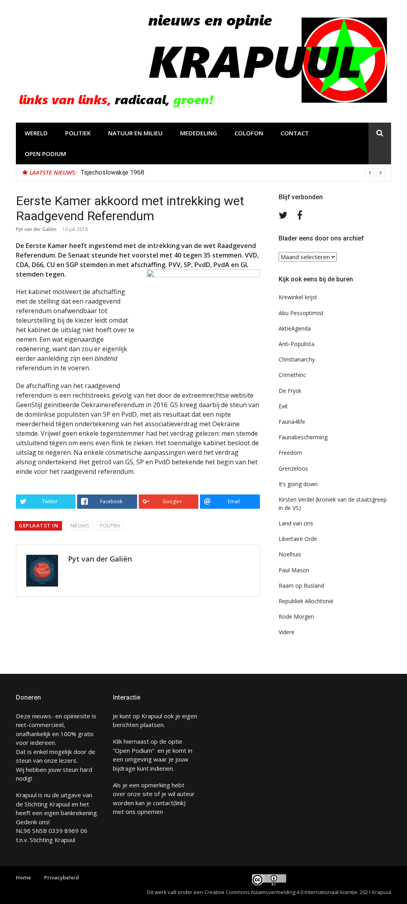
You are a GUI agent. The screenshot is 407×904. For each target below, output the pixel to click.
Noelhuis (290, 554)
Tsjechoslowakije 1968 (112, 172)
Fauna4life (292, 421)
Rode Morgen (296, 616)
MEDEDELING (198, 133)
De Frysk (290, 390)
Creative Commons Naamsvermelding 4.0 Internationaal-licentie (280, 892)
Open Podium (45, 154)
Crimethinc (292, 375)
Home (23, 877)
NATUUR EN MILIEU (135, 133)
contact (163, 803)
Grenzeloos (293, 468)
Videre (287, 632)
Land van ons (296, 523)
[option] (233, 172)
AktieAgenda (295, 328)
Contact (295, 133)
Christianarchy (297, 359)
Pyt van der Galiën (36, 229)
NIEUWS (79, 525)
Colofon (249, 133)
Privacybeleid (61, 877)
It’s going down (298, 484)
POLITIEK (78, 133)
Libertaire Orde (298, 538)
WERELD (36, 133)
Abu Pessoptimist (301, 313)
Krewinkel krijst (298, 297)
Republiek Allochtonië (306, 601)
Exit (283, 406)
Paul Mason (294, 570)
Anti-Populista (296, 344)
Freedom (290, 452)
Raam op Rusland (301, 585)
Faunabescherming (303, 437)
